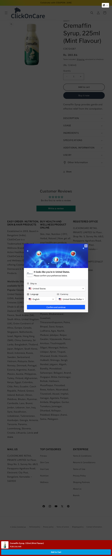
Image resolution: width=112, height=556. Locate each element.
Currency (64, 294)
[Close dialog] (86, 245)
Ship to (33, 283)
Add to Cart (56, 552)
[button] (105, 5)
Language (34, 294)
